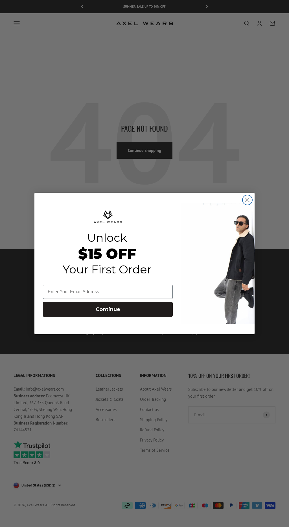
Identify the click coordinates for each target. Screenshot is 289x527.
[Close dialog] (247, 200)
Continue (108, 309)
